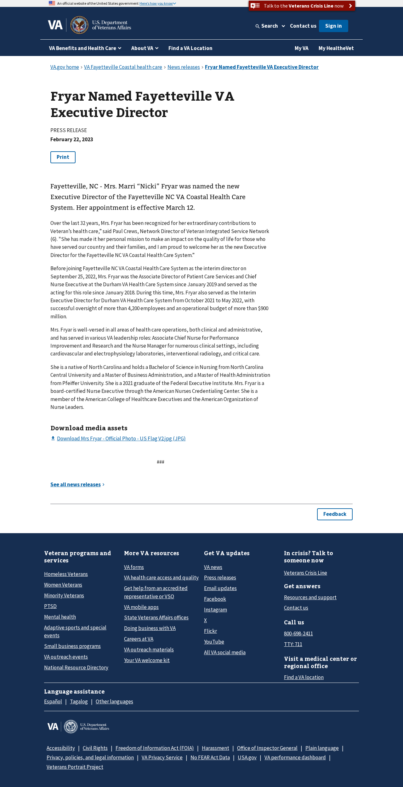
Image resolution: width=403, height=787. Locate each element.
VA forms (134, 567)
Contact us (303, 25)
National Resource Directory (76, 667)
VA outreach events (66, 656)
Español (53, 701)
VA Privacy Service (162, 757)
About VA (142, 48)
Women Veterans (63, 584)
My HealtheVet (336, 48)
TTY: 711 (293, 644)
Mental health (60, 616)
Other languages (114, 701)
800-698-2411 (298, 633)
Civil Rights (95, 748)
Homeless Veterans (66, 574)
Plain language (322, 748)
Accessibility (61, 748)
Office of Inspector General (267, 748)
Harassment (215, 748)
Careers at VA (138, 638)
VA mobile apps (141, 607)
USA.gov (247, 757)
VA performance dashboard (295, 757)
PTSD (50, 606)
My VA (302, 48)
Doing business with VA (150, 628)
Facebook (215, 598)
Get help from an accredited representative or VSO (156, 592)
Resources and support (310, 597)
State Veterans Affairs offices (156, 617)
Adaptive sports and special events (75, 631)
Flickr (210, 631)
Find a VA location (304, 677)
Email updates (220, 588)
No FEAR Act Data (210, 757)
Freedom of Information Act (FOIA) (155, 748)
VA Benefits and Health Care (82, 48)
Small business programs (72, 646)
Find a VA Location (190, 48)
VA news (213, 567)
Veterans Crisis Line (305, 572)
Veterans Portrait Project (75, 766)
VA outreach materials (149, 649)
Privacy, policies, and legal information (90, 757)
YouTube (214, 641)
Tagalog (79, 701)
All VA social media (225, 652)
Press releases (220, 577)
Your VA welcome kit (147, 660)
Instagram (215, 609)
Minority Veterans (64, 595)
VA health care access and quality (161, 577)
